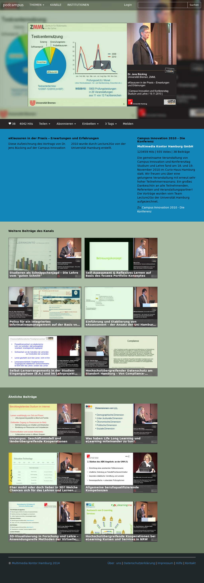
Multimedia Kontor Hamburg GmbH (165, 146)
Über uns (114, 563)
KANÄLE (55, 5)
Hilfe (179, 563)
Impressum (165, 563)
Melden (128, 124)
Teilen (43, 124)
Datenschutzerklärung (139, 563)
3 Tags (110, 124)
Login (128, 5)
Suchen (194, 5)
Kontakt (190, 563)
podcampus (13, 5)
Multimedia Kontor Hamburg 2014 (36, 563)
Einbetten (89, 124)
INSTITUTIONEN (78, 5)
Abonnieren (65, 124)
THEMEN (35, 5)
